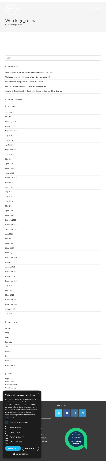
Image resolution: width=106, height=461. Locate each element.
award (7, 328)
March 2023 (9, 215)
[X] (58, 413)
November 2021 (11, 257)
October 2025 (10, 126)
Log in (7, 379)
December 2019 (11, 300)
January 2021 (10, 267)
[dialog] (22, 424)
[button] (22, 454)
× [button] (38, 393)
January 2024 (10, 173)
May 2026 (8, 117)
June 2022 (9, 234)
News (7, 356)
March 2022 (9, 248)
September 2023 (11, 187)
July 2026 (8, 112)
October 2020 (10, 276)
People (7, 361)
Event (7, 337)
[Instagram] (74, 413)
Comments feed (11, 385)
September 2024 (11, 150)
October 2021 (10, 262)
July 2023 (8, 197)
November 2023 (11, 178)
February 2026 (10, 122)
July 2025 (8, 136)
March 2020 (9, 295)
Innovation (9, 342)
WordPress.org (10, 388)
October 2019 (10, 309)
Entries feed (9, 382)
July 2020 (8, 286)
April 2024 (9, 164)
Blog (7, 333)
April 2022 (9, 243)
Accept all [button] (13, 448)
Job (6, 347)
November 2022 (11, 225)
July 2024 (8, 154)
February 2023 (10, 220)
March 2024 (9, 168)
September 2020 (11, 281)
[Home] (6, 24)
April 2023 (9, 211)
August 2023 (9, 192)
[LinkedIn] (82, 413)
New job (8, 351)
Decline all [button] (30, 448)
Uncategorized (10, 365)
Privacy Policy (10, 417)
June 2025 (9, 140)
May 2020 (8, 290)
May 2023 (8, 206)
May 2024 (8, 159)
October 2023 (10, 182)
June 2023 (9, 201)
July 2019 (8, 314)
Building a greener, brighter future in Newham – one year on (27, 86)
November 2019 (11, 304)
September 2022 (11, 229)
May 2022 (8, 239)
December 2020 (11, 272)
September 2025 (11, 131)
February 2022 (10, 253)
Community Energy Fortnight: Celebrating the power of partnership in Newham (33, 91)
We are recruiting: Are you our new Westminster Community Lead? (29, 72)
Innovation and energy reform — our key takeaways (24, 82)
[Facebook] (66, 413)
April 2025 (9, 145)
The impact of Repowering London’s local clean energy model (27, 77)
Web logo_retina (15, 24)
